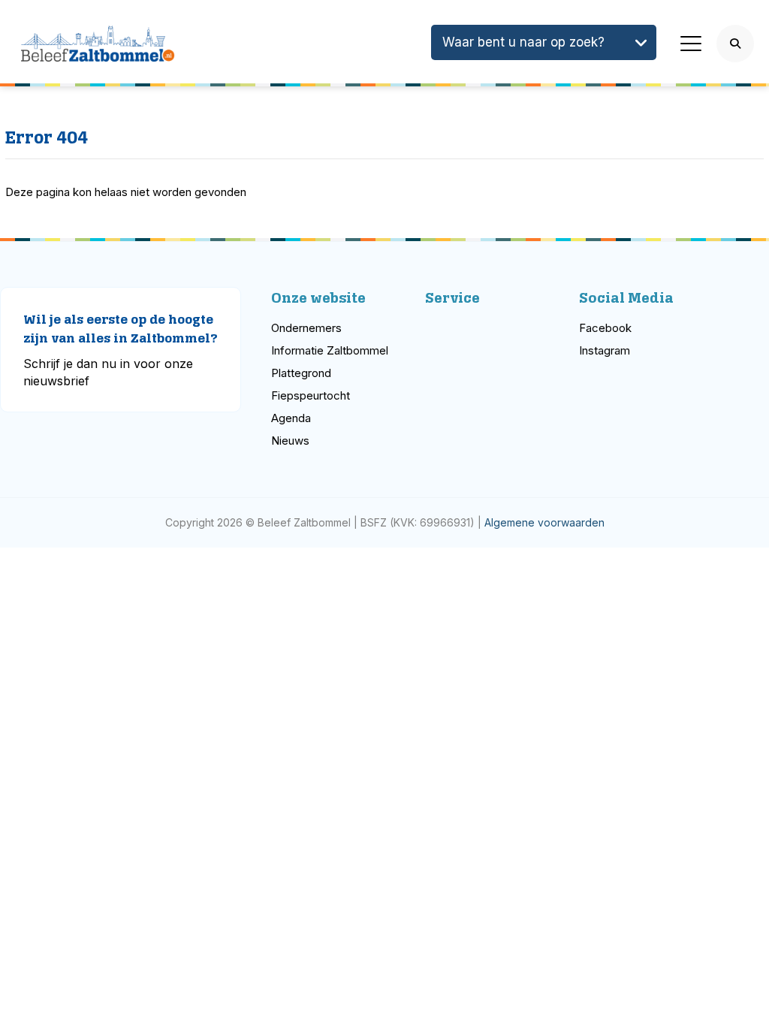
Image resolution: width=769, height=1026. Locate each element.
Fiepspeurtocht (310, 395)
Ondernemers (306, 328)
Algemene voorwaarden (544, 522)
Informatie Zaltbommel (329, 350)
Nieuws (290, 440)
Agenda (291, 418)
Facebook (605, 328)
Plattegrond (301, 373)
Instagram (604, 350)
